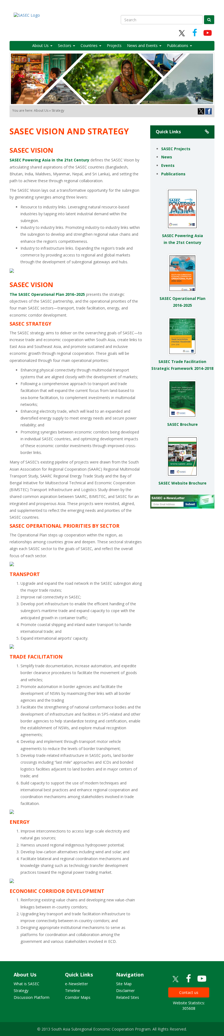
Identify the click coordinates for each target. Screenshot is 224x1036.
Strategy (21, 990)
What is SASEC (26, 983)
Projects (114, 45)
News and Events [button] (143, 45)
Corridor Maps (77, 997)
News (166, 157)
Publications (173, 173)
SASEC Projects (175, 148)
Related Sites (127, 997)
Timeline (72, 990)
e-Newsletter (76, 983)
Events (168, 165)
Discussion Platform (31, 997)
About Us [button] (41, 45)
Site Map (124, 983)
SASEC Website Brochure (182, 483)
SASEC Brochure (182, 424)
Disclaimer (125, 990)
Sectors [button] (65, 45)
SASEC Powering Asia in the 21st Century (49, 160)
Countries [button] (90, 45)
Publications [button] (178, 45)
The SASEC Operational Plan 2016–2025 (47, 294)
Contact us (188, 992)
